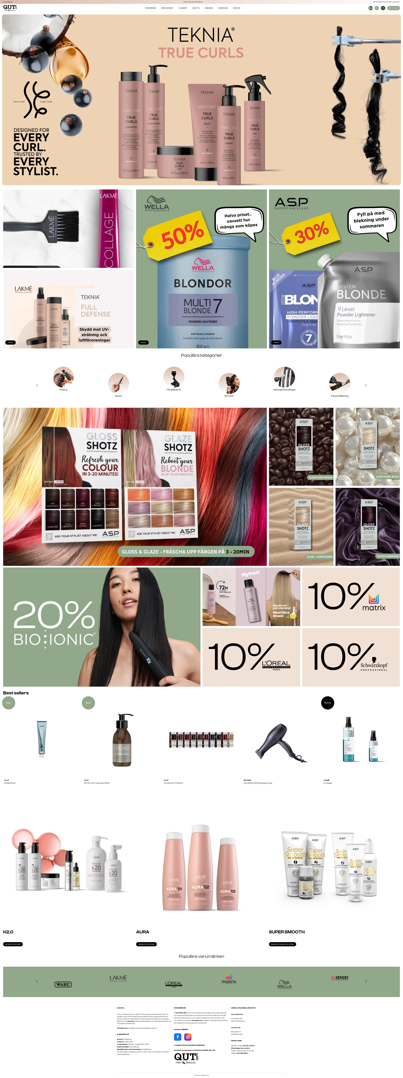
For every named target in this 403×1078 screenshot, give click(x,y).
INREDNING (209, 8)
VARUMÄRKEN (150, 8)
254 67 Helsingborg (238, 1021)
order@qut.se (146, 1049)
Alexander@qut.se (123, 1054)
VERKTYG (196, 8)
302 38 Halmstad (237, 1034)
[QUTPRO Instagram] (188, 1040)
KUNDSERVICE (123, 1034)
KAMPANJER (223, 8)
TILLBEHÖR (183, 8)
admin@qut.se (134, 1047)
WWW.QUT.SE (209, 1050)
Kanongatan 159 (240, 1018)
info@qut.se (127, 1039)
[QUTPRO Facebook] (177, 1040)
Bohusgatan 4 (236, 1032)
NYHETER (236, 8)
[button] (37, 385)
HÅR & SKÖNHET (167, 8)
